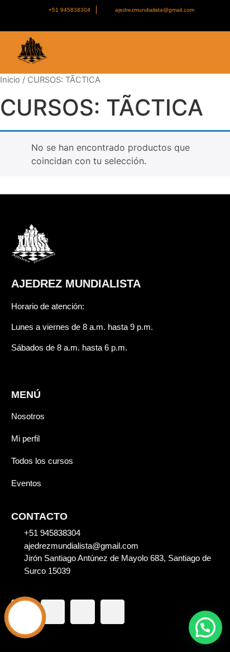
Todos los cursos (42, 461)
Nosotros (28, 416)
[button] (205, 627)
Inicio (10, 80)
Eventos (26, 483)
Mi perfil (25, 438)
